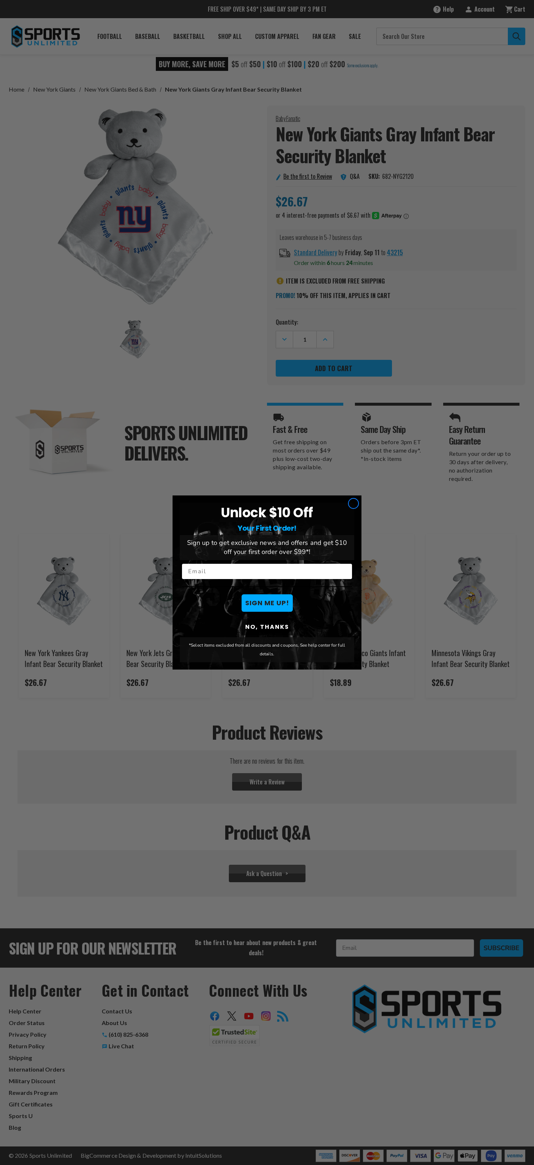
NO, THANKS (267, 627)
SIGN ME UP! (267, 602)
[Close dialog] (353, 503)
